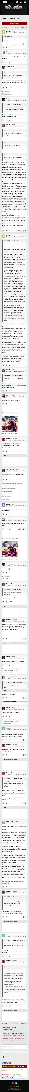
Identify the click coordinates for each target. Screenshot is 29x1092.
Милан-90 (7, 20)
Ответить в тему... (9, 1046)
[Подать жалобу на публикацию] (23, 32)
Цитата (10, 47)
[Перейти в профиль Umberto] (3, 728)
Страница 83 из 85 (15, 27)
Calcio (19, 20)
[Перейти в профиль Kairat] (3, 52)
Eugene (8, 656)
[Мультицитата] (6, 47)
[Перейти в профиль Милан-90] (3, 439)
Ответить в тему (14, 23)
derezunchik (9, 821)
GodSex (8, 31)
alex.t (15, 104)
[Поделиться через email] (7, 1063)
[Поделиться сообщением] (25, 32)
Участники (4, 1077)
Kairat (7, 52)
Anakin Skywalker (11, 677)
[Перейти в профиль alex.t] (3, 396)
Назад (5, 27)
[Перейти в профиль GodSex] (3, 32)
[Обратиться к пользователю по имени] (3, 47)
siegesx (16, 36)
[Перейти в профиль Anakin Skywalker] (3, 677)
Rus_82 (8, 124)
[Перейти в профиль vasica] (3, 67)
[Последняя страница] (26, 27)
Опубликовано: (14, 32)
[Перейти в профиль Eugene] (3, 657)
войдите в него (10, 1035)
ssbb (15, 130)
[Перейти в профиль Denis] (3, 99)
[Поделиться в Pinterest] (10, 1063)
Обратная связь (14, 1086)
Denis (7, 99)
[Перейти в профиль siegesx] (3, 505)
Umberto (8, 728)
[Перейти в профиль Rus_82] (3, 125)
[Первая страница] (2, 27)
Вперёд (23, 27)
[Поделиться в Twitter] (3, 1063)
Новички (11, 1077)
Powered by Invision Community (14, 1089)
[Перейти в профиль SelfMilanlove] (3, 470)
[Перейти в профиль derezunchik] (3, 822)
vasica (8, 66)
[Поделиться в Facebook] (5, 1063)
